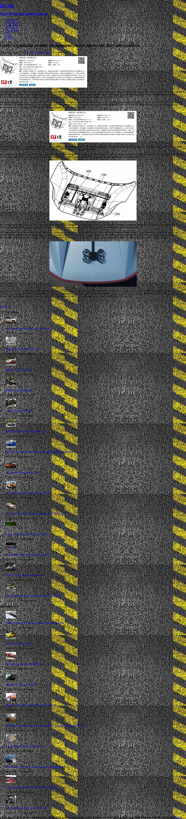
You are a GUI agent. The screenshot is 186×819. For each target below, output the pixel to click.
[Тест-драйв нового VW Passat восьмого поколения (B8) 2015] (11, 508)
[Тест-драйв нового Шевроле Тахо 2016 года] (11, 323)
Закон (8, 35)
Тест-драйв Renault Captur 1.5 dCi (22, 472)
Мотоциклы (12, 27)
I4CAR (179, 817)
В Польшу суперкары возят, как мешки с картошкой (32, 787)
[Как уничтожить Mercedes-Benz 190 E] (11, 741)
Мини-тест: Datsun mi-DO (18, 369)
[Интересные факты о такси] (11, 638)
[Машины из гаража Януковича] (11, 679)
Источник (5, 306)
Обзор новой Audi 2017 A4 (19, 410)
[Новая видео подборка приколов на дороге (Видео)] (11, 700)
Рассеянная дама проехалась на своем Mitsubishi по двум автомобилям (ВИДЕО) (45, 725)
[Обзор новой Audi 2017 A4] (11, 405)
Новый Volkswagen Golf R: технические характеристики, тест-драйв (40, 451)
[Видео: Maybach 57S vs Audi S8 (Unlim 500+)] (11, 549)
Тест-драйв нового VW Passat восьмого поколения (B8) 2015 (36, 513)
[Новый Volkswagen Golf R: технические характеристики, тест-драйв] (11, 447)
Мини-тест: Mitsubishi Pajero (20, 390)
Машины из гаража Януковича (21, 684)
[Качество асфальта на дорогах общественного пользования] (11, 618)
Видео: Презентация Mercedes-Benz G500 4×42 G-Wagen (34, 595)
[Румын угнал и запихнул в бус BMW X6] (11, 803)
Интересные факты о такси (19, 643)
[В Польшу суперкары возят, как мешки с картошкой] (11, 782)
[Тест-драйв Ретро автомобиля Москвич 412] (11, 488)
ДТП (8, 33)
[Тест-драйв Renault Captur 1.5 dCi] (11, 467)
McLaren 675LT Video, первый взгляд (24, 575)
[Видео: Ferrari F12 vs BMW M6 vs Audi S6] (11, 529)
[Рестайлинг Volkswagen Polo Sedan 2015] (11, 426)
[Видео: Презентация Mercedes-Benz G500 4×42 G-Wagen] (11, 590)
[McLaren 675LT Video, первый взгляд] (11, 570)
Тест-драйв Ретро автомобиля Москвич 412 (27, 493)
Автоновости (12, 20)
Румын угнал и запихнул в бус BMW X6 (26, 807)
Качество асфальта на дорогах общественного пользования (35, 622)
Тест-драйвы (12, 30)
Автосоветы (12, 22)
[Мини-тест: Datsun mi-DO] (11, 364)
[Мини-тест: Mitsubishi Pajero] (11, 385)
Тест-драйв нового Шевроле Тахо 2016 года (27, 328)
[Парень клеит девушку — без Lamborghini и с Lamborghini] (11, 761)
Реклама (10, 38)
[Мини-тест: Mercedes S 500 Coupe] (11, 344)
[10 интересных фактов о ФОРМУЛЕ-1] (11, 659)
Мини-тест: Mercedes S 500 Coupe (22, 349)
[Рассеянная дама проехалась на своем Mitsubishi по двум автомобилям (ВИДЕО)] (11, 720)
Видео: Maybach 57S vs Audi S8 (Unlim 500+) (28, 554)
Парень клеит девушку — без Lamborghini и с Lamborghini (34, 766)
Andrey (32, 52)
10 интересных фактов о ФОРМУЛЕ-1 (25, 664)
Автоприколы (13, 25)
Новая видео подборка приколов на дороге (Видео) (31, 705)
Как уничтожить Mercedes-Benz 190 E (24, 746)
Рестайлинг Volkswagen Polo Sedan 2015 (25, 431)
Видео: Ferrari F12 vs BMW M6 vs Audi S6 (26, 534)
